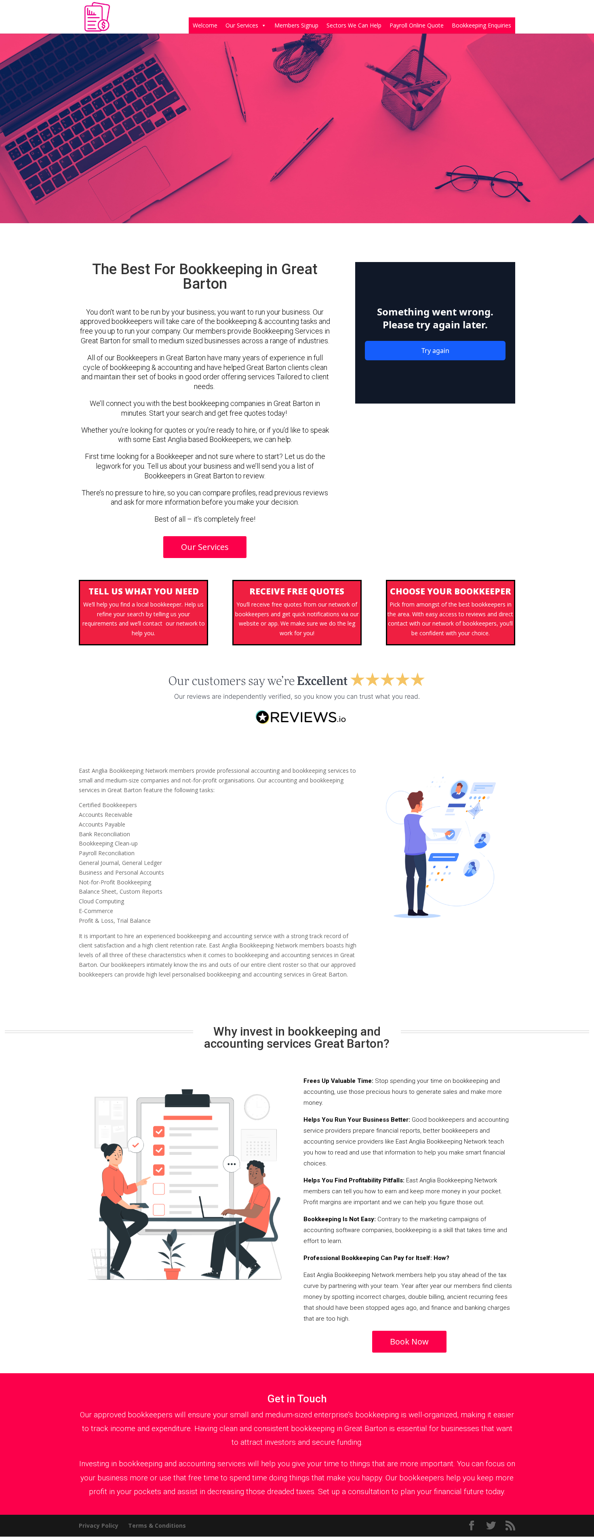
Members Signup (296, 25)
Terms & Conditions (157, 1525)
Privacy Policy (98, 1525)
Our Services (241, 25)
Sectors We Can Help (353, 25)
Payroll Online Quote (417, 25)
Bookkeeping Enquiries (481, 25)
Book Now (409, 1341)
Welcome (205, 25)
